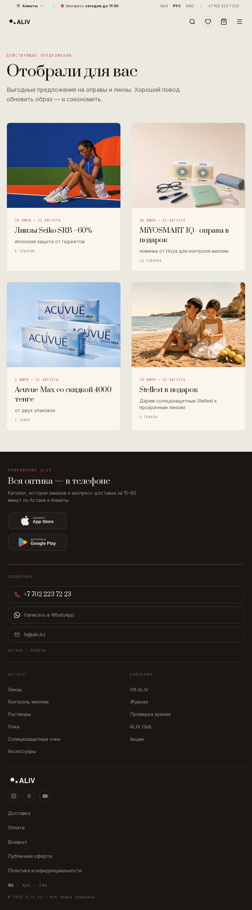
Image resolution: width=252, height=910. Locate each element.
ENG (190, 6)
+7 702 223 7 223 (223, 6)
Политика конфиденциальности (45, 870)
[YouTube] (45, 795)
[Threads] (29, 795)
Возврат (17, 842)
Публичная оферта (30, 856)
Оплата (16, 827)
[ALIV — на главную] (20, 21)
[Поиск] (192, 22)
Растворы (19, 714)
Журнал (139, 701)
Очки (13, 726)
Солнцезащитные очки (34, 739)
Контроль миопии (28, 701)
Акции (137, 739)
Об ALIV (139, 689)
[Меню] (239, 22)
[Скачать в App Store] (85, 520)
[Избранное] (208, 22)
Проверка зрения (150, 714)
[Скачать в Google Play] (85, 542)
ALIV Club (141, 726)
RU (11, 885)
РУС (177, 6)
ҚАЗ (164, 6)
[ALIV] (126, 780)
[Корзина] (224, 22)
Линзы (15, 689)
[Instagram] (13, 795)
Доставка (19, 813)
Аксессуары (22, 751)
